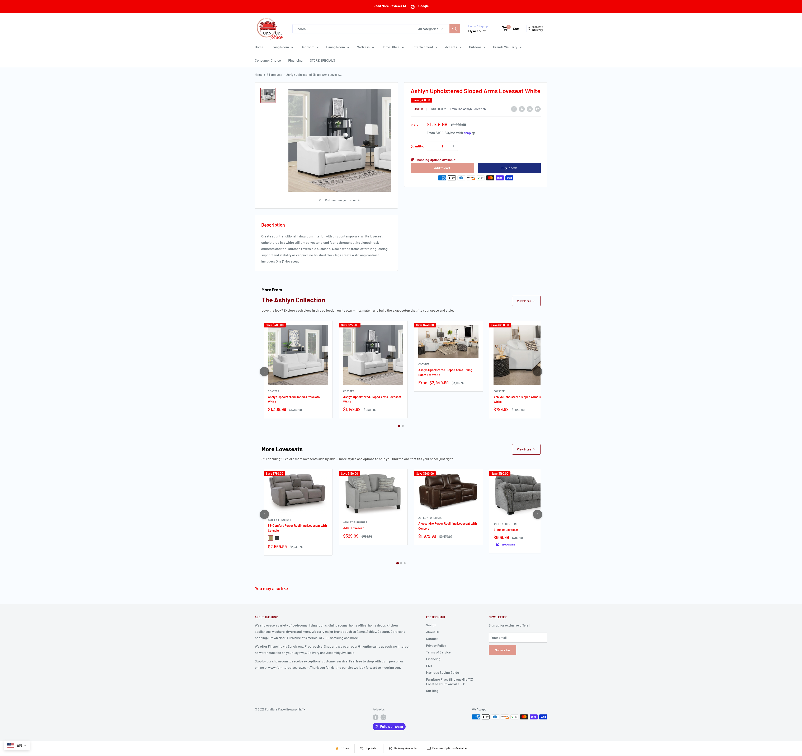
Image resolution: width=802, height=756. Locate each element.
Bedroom (307, 47)
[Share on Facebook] (514, 108)
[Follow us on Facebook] (375, 717)
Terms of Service (438, 652)
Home (259, 47)
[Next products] (537, 371)
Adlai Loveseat (353, 528)
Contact (432, 639)
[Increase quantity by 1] (453, 146)
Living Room (280, 47)
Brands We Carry (505, 47)
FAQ (429, 666)
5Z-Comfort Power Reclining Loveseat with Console (297, 528)
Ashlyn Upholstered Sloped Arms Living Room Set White (445, 372)
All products (274, 74)
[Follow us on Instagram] (383, 717)
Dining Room (335, 47)
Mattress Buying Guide (442, 672)
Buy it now (509, 168)
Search (431, 625)
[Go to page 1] (399, 426)
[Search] (454, 28)
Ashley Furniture (280, 519)
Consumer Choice (268, 60)
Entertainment (422, 47)
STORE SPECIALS (322, 60)
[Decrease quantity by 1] (431, 146)
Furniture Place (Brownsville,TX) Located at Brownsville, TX (449, 681)
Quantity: (417, 146)
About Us (432, 632)
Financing (295, 60)
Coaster (417, 109)
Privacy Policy (436, 645)
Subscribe (502, 650)
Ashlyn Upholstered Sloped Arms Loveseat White (372, 399)
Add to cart (442, 168)
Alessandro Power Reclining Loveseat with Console (447, 525)
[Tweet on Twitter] (530, 108)
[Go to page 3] (405, 563)
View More (524, 301)
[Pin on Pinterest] (522, 108)
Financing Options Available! (435, 160)
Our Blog (432, 691)
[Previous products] (264, 371)
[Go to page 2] (403, 426)
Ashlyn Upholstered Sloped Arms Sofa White (294, 399)
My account (477, 31)
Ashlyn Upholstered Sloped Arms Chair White (520, 399)
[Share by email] (538, 108)
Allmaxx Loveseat (506, 529)
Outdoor (475, 47)
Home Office (391, 47)
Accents (451, 47)
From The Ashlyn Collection (468, 109)
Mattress (363, 47)
